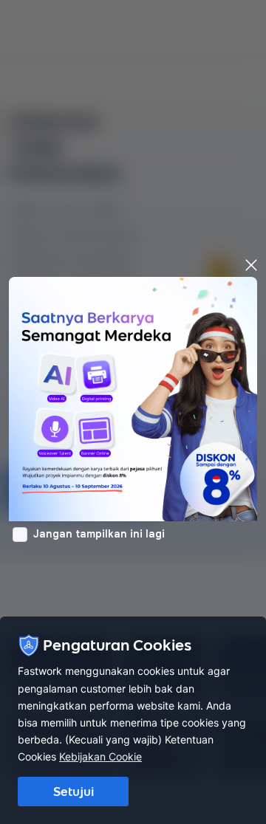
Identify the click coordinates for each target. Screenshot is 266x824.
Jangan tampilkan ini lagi (99, 533)
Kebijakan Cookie (100, 756)
